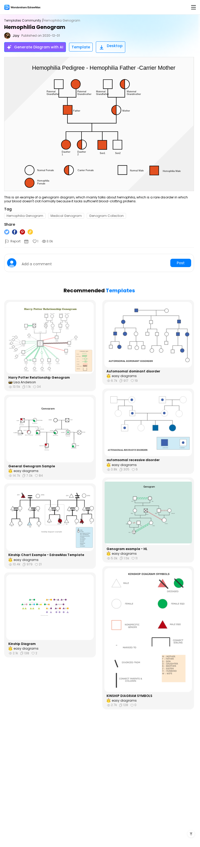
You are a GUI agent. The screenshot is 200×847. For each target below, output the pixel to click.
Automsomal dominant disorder (133, 371)
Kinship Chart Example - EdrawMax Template (46, 555)
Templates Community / (23, 20)
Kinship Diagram (22, 644)
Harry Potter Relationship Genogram (39, 377)
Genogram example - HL (127, 549)
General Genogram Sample (31, 466)
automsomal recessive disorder (133, 460)
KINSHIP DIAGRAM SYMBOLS (129, 696)
